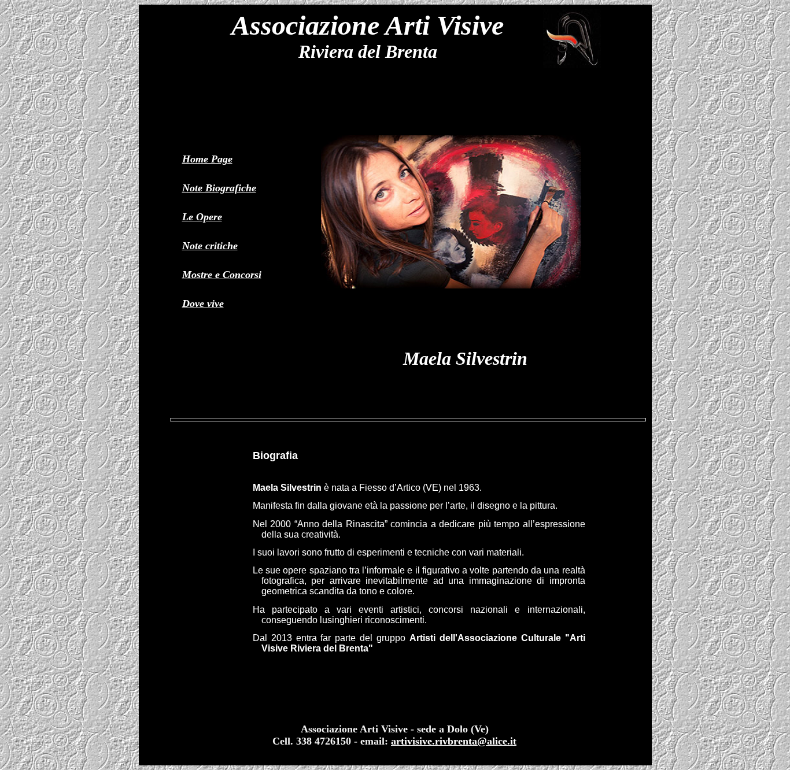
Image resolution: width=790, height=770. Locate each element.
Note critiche (210, 245)
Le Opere (202, 217)
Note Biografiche (219, 188)
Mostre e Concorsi (221, 274)
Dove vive (203, 303)
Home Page (207, 159)
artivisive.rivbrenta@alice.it (453, 741)
